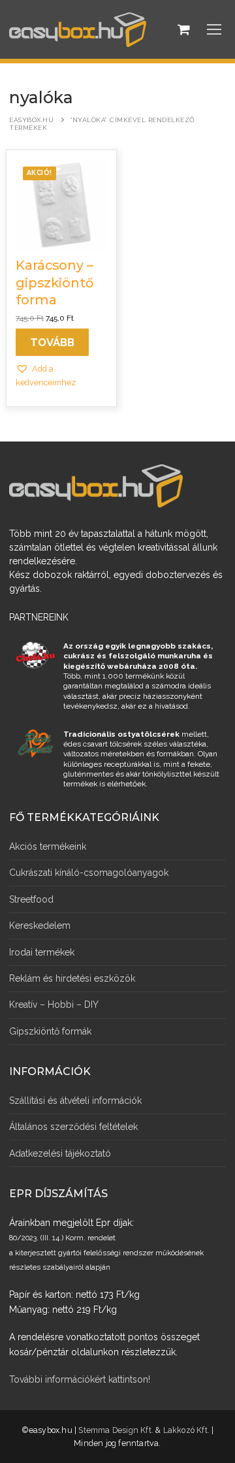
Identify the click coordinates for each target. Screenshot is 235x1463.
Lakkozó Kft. (186, 1430)
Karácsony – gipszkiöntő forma (54, 282)
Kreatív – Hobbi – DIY (54, 1004)
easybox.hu (31, 119)
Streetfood (31, 899)
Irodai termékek (41, 952)
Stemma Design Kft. (115, 1430)
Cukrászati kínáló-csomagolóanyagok (88, 872)
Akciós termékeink (47, 846)
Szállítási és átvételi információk (75, 1100)
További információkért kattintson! (79, 1379)
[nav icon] (214, 29)
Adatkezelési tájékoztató (60, 1153)
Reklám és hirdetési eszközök (72, 978)
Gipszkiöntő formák (50, 1031)
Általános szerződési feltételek (73, 1126)
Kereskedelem (39, 925)
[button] (61, 375)
